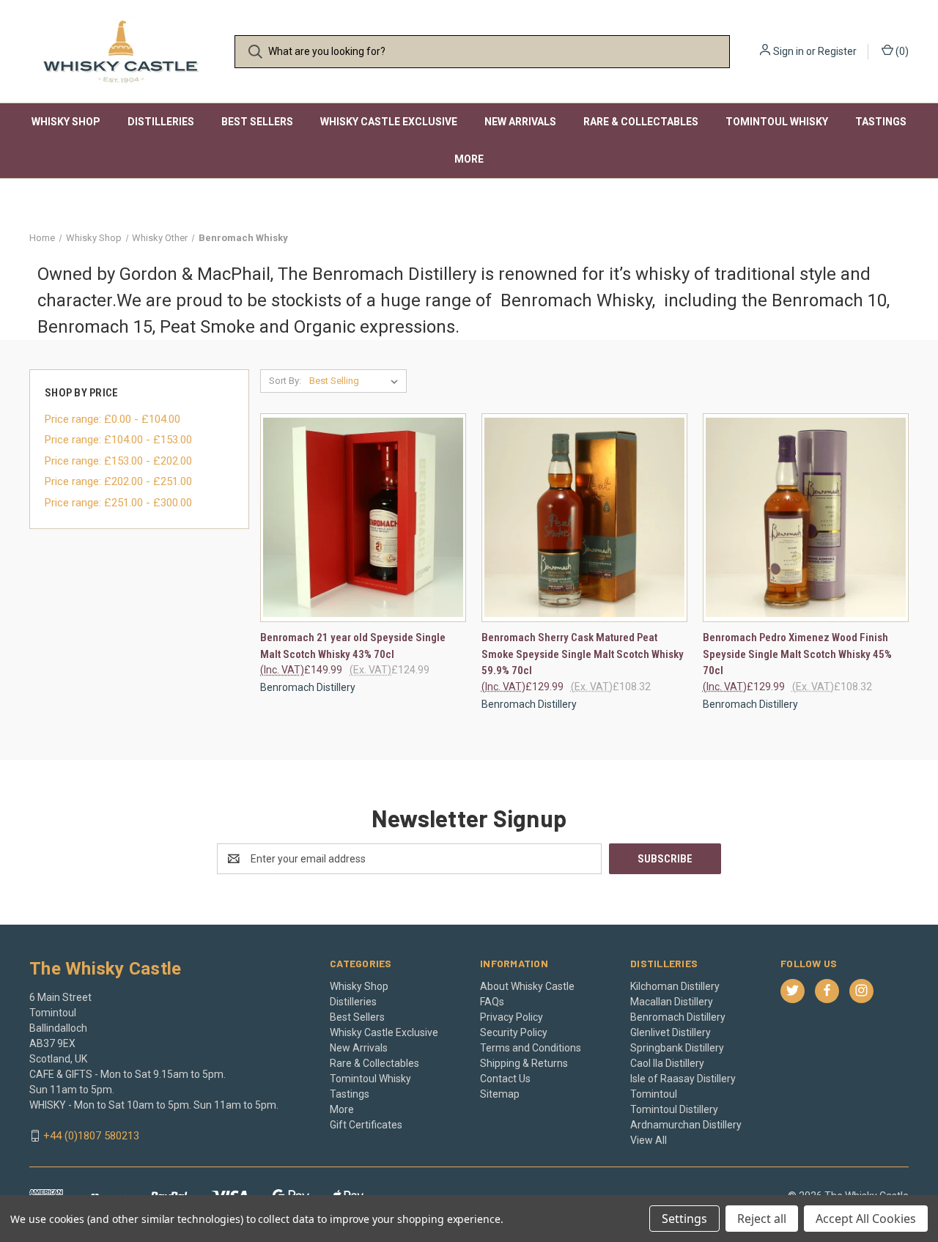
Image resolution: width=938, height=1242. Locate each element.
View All (648, 1140)
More (469, 159)
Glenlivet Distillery (670, 1032)
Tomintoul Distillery (674, 1109)
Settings (684, 1218)
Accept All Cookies (866, 1218)
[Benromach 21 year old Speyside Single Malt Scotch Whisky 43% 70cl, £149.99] (363, 517)
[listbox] (356, 381)
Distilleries (161, 121)
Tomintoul (653, 1094)
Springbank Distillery (677, 1048)
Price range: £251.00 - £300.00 (118, 502)
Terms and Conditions (530, 1048)
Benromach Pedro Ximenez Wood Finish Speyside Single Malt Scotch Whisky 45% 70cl (797, 654)
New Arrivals (520, 121)
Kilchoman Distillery (675, 986)
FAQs (492, 1002)
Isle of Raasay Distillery (683, 1078)
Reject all (761, 1218)
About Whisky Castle (527, 986)
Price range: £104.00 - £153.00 (118, 439)
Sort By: (285, 380)
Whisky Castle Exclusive (388, 121)
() (901, 51)
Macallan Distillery (671, 1002)
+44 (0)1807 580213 (91, 1135)
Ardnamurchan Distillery (686, 1125)
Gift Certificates (366, 1125)
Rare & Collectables (640, 121)
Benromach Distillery (677, 1017)
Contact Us (505, 1078)
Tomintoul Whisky (776, 121)
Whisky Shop (66, 121)
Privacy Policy (511, 1017)
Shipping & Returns (524, 1063)
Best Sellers (257, 121)
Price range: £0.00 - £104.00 (112, 419)
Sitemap (500, 1094)
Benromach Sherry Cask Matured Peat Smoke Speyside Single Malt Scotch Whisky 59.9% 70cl (582, 654)
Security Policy (513, 1032)
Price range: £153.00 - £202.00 (118, 460)
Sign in (788, 51)
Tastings (880, 121)
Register (837, 51)
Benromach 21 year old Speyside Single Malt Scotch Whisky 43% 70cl (353, 646)
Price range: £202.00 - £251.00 (118, 481)
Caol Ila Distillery (667, 1063)
